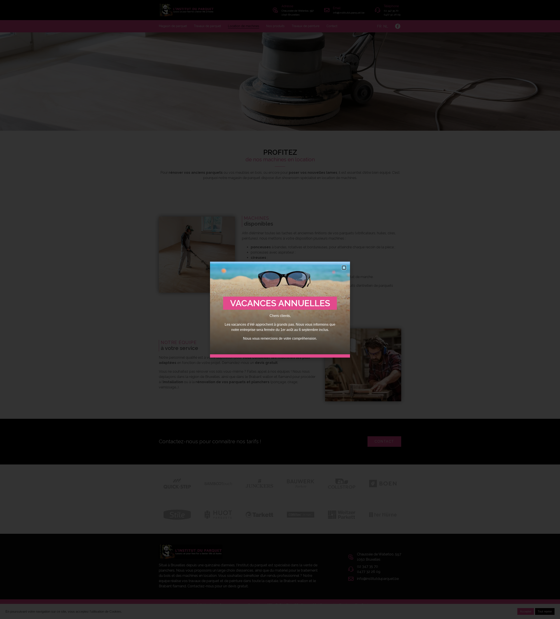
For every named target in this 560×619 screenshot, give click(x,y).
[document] (280, 309)
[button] (344, 267)
